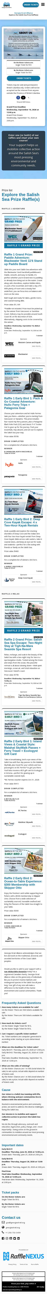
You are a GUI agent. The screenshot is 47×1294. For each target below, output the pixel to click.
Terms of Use (24, 1264)
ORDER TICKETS (30, 4)
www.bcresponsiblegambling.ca (12, 1289)
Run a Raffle (35, 1264)
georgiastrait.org (13, 1227)
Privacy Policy (12, 1264)
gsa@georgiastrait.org (15, 1222)
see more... (36, 346)
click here (33, 445)
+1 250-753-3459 (13, 1232)
